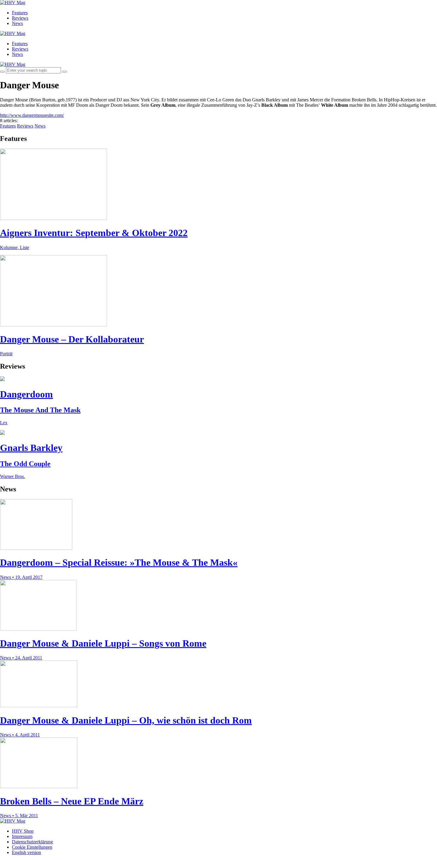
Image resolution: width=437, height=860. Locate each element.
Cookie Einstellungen (32, 847)
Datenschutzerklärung (32, 841)
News (17, 23)
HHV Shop (23, 831)
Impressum (22, 836)
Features (20, 12)
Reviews (20, 18)
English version (26, 852)
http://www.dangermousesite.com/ (32, 115)
